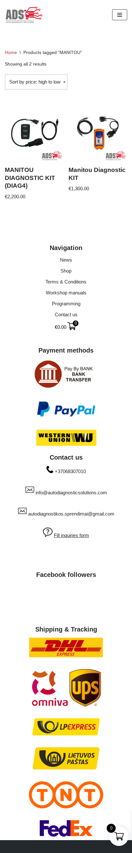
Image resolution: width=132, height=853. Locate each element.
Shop (66, 271)
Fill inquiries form (71, 535)
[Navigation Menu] (119, 14)
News (66, 260)
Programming (66, 303)
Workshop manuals (66, 292)
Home (11, 52)
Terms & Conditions (66, 281)
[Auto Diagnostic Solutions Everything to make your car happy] (24, 14)
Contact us (66, 314)
